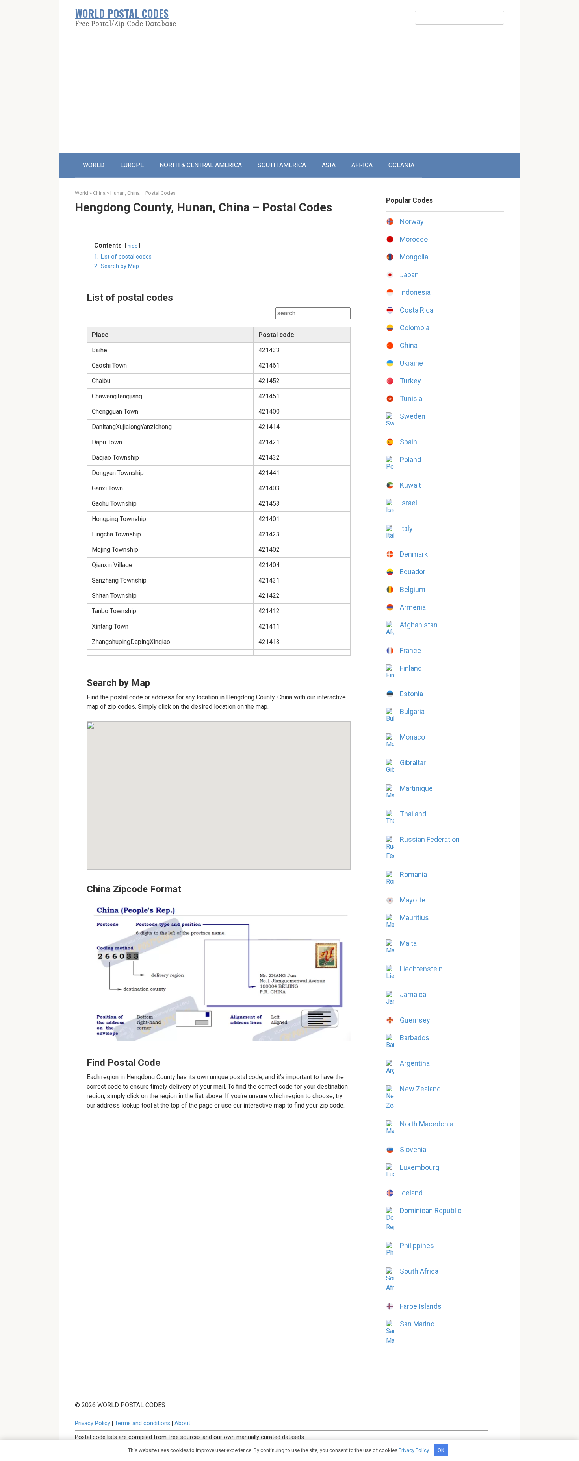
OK (441, 1450)
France (410, 650)
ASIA (329, 165)
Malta (408, 943)
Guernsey (415, 1020)
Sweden (412, 416)
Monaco (412, 737)
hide (132, 246)
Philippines (417, 1245)
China (99, 193)
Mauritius (414, 918)
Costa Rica (416, 310)
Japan (409, 274)
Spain (408, 442)
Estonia (411, 694)
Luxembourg (419, 1167)
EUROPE (132, 165)
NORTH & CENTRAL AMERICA (201, 165)
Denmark (414, 554)
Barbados (414, 1038)
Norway (412, 221)
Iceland (411, 1193)
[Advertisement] (289, 94)
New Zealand (420, 1089)
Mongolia (414, 257)
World (81, 193)
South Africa (419, 1271)
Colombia (414, 328)
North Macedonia (426, 1124)
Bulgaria (412, 711)
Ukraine (411, 363)
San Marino (417, 1324)
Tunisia (411, 398)
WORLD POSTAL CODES (122, 13)
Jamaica (413, 994)
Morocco (414, 239)
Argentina (415, 1063)
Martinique (416, 788)
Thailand (413, 814)
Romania (413, 874)
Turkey (410, 381)
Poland (410, 459)
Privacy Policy (92, 1423)
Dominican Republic (431, 1210)
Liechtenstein (421, 969)
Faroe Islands (421, 1306)
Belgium (412, 589)
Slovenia (413, 1149)
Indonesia (415, 292)
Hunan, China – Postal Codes (143, 193)
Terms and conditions (142, 1423)
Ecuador (412, 572)
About (182, 1423)
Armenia (413, 607)
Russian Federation (430, 839)
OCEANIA (401, 165)
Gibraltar (413, 762)
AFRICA (362, 165)
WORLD (93, 165)
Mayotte (412, 900)
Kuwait (410, 485)
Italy (406, 528)
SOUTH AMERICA (282, 165)
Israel (408, 503)
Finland (411, 668)
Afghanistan (419, 625)
